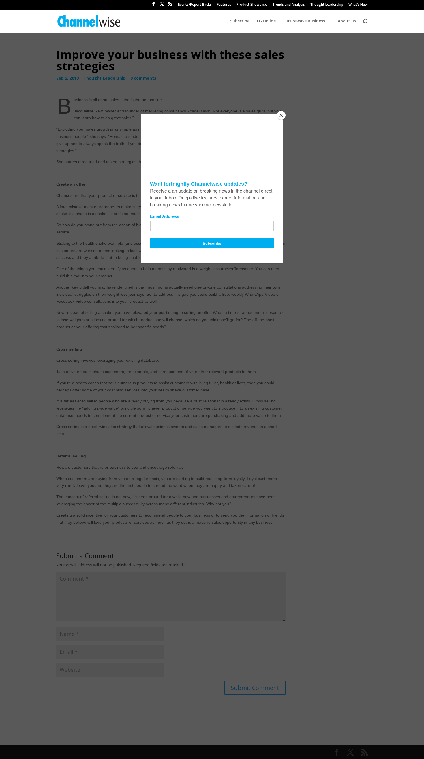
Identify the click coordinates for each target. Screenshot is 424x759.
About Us (347, 21)
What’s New (358, 5)
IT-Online (266, 21)
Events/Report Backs (195, 5)
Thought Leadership (326, 5)
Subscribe (239, 21)
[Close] (281, 115)
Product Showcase (252, 5)
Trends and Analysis (288, 5)
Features (224, 5)
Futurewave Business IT (306, 21)
